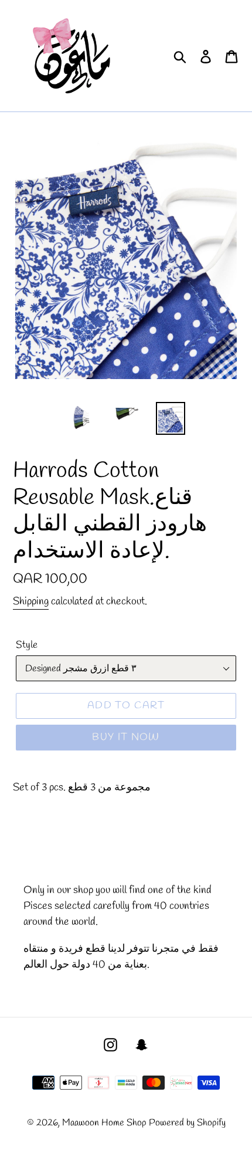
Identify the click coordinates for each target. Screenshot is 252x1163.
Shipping (31, 601)
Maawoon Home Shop (104, 1123)
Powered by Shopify (187, 1123)
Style (27, 645)
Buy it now (126, 737)
